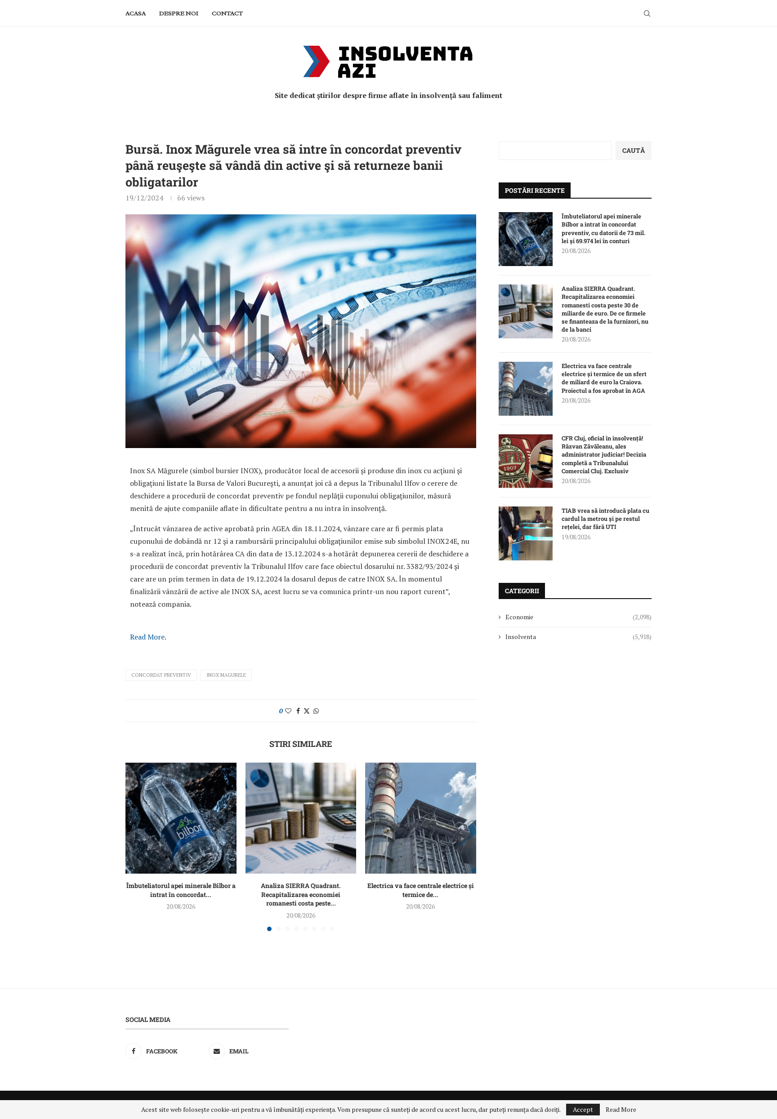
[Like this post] (288, 710)
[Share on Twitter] (307, 710)
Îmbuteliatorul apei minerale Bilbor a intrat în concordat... (181, 890)
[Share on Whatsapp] (316, 710)
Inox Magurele (226, 675)
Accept (583, 1109)
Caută (633, 150)
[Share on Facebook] (298, 710)
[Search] (647, 13)
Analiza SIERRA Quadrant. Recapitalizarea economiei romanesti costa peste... (301, 894)
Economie (578, 617)
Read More (147, 637)
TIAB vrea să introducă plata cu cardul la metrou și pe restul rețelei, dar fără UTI (605, 518)
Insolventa (578, 636)
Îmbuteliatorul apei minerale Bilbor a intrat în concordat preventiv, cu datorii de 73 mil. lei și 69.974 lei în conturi (603, 228)
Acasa (135, 13)
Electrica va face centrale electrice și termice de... (420, 890)
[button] (137, 846)
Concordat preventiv (161, 675)
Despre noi (178, 13)
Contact (227, 13)
